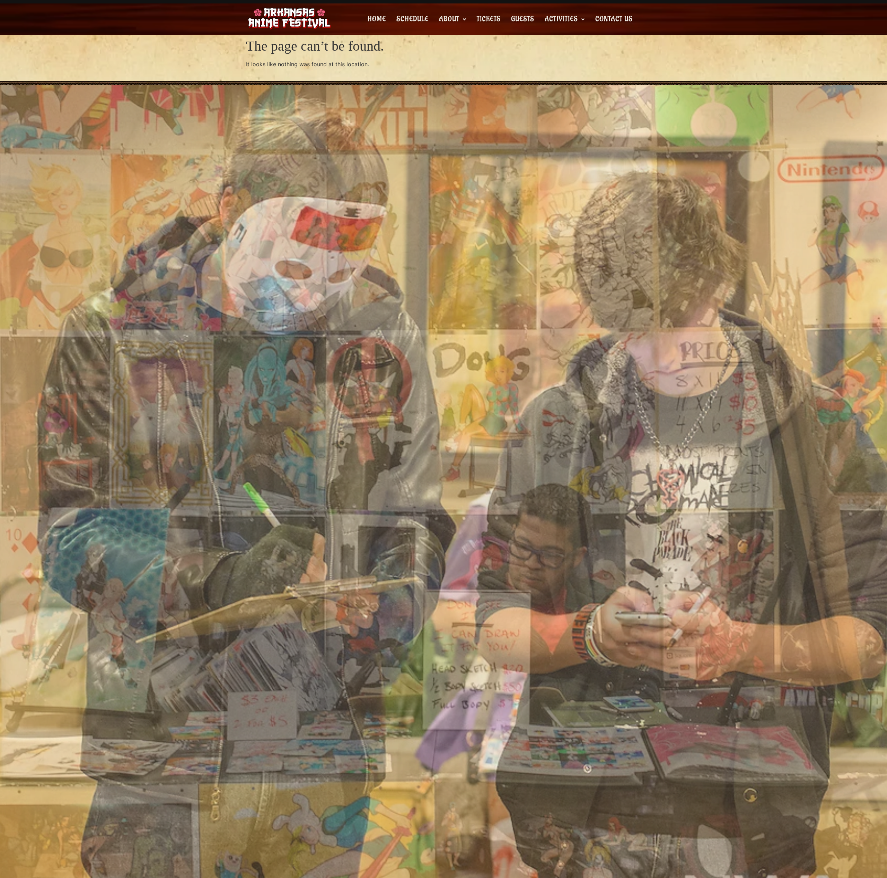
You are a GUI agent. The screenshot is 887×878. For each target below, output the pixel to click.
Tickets (489, 19)
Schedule (412, 19)
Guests (522, 19)
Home (377, 19)
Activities (561, 19)
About (449, 19)
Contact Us (614, 19)
